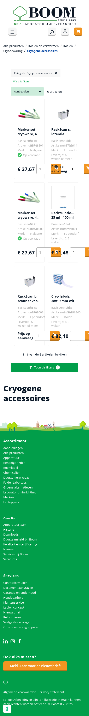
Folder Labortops (15, 482)
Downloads (11, 534)
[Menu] (12, 32)
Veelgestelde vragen (17, 622)
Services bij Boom (15, 554)
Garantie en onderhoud (19, 593)
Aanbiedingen (13, 448)
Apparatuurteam (14, 525)
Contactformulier (15, 583)
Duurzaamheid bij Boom (20, 539)
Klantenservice (13, 602)
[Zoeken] (52, 32)
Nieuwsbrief (11, 612)
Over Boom (11, 518)
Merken (8, 497)
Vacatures (10, 559)
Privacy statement (52, 692)
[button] (35, 73)
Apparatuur (11, 458)
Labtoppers (11, 502)
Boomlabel (10, 468)
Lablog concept (13, 607)
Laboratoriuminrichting (19, 492)
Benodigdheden (14, 463)
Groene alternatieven (18, 487)
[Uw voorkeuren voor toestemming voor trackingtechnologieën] (7, 709)
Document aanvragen (18, 588)
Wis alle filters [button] (21, 81)
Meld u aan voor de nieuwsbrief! (35, 666)
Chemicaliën (11, 473)
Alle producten (13, 453)
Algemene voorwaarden (20, 692)
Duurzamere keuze (16, 477)
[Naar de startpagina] (44, 15)
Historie (8, 529)
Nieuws (8, 549)
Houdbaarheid (13, 597)
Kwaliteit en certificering (20, 544)
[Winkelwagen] (78, 32)
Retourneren (12, 617)
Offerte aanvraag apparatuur (23, 627)
